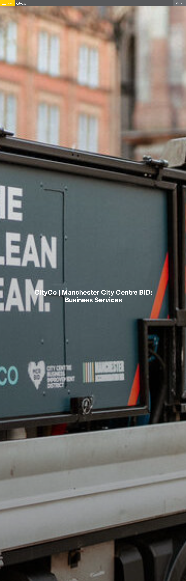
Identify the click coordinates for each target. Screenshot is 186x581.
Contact (179, 3)
